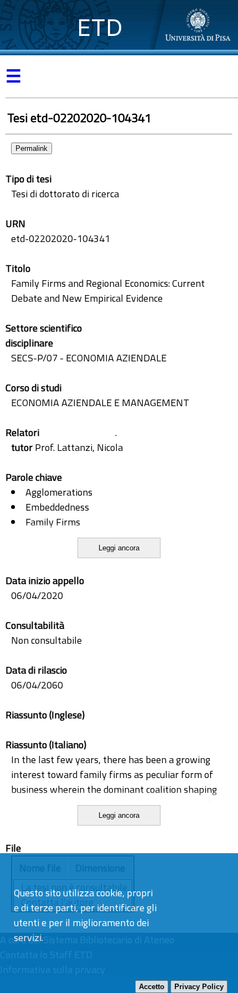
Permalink (31, 148)
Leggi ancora (119, 548)
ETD (100, 27)
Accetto (151, 987)
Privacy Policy (199, 987)
